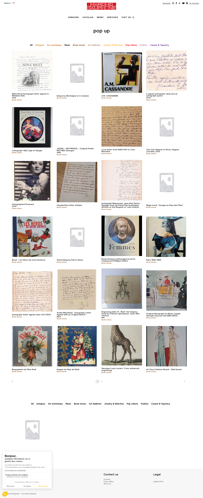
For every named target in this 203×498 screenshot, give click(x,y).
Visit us (126, 17)
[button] (166, 3)
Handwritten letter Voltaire (69, 205)
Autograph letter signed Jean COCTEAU (31, 314)
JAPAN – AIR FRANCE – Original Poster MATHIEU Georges (75, 149)
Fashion (143, 45)
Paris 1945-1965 (153, 260)
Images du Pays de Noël (68, 369)
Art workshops (54, 45)
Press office (108, 482)
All (31, 45)
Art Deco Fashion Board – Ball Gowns (164, 369)
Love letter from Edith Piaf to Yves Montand (118, 150)
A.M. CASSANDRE (110, 96)
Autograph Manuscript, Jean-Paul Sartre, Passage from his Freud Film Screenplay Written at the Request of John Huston (121, 205)
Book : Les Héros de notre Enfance (28, 260)
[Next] (183, 382)
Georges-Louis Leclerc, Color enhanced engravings (120, 369)
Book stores (79, 45)
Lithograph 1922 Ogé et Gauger (27, 150)
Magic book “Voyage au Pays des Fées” (164, 205)
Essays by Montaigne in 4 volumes (73, 96)
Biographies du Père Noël (24, 369)
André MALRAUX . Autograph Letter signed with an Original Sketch (74, 314)
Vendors (73, 17)
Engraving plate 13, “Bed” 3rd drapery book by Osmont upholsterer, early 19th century (120, 314)
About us (7, 3)
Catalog (87, 17)
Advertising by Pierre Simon (70, 260)
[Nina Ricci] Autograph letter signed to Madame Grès (30, 95)
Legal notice (158, 481)
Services (112, 17)
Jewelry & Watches (113, 45)
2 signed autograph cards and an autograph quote (162, 95)
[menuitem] (7, 3)
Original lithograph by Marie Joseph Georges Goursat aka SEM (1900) (163, 315)
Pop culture (131, 45)
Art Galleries (94, 45)
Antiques (39, 45)
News (100, 17)
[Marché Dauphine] (101, 6)
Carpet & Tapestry (159, 45)
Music (67, 45)
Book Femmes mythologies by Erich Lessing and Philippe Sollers (118, 260)
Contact (107, 479)
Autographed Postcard (23, 204)
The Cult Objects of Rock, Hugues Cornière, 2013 (162, 150)
